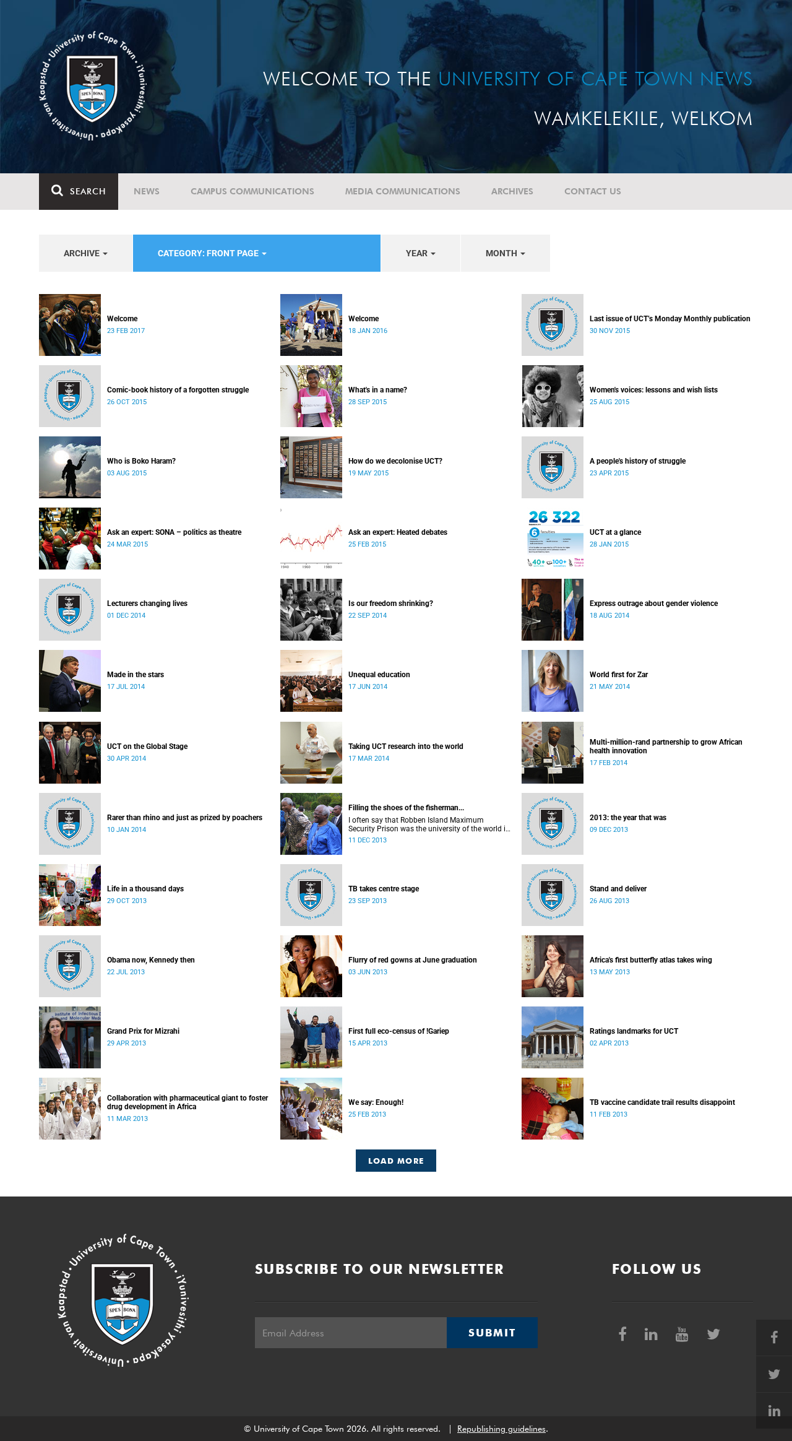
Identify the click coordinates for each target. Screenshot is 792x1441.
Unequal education (379, 674)
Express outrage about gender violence (654, 603)
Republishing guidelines (501, 1429)
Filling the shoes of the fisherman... (406, 807)
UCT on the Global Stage (147, 746)
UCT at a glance (615, 532)
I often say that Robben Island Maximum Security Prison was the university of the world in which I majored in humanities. (429, 824)
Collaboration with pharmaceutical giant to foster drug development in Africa (187, 1102)
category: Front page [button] (209, 253)
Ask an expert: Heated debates (397, 532)
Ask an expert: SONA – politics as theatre (174, 532)
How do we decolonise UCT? (395, 461)
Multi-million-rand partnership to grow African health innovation (666, 746)
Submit (491, 1332)
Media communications (402, 191)
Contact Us (592, 191)
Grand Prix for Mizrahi (143, 1031)
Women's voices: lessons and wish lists (654, 390)
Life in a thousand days (145, 889)
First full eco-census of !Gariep (398, 1031)
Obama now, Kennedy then (151, 960)
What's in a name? (377, 390)
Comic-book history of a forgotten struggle (178, 390)
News (147, 191)
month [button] (502, 253)
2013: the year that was (628, 817)
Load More (396, 1161)
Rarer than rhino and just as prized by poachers (184, 817)
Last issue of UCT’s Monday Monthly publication (670, 318)
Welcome (122, 318)
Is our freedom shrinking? (390, 603)
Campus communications (252, 191)
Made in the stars (135, 674)
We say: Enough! (375, 1102)
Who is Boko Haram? (141, 461)
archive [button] (82, 253)
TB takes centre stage (383, 889)
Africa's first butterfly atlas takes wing (651, 960)
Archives (512, 191)
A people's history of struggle (638, 461)
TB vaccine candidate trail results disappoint (662, 1102)
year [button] (417, 253)
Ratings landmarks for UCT (634, 1031)
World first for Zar (619, 674)
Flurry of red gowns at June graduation (412, 960)
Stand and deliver (618, 889)
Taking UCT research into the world (405, 746)
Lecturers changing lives (147, 603)
